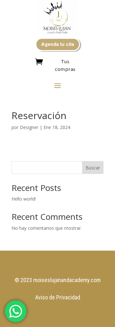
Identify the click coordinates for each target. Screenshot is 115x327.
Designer (29, 127)
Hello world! (24, 199)
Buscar (93, 168)
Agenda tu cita (57, 44)
